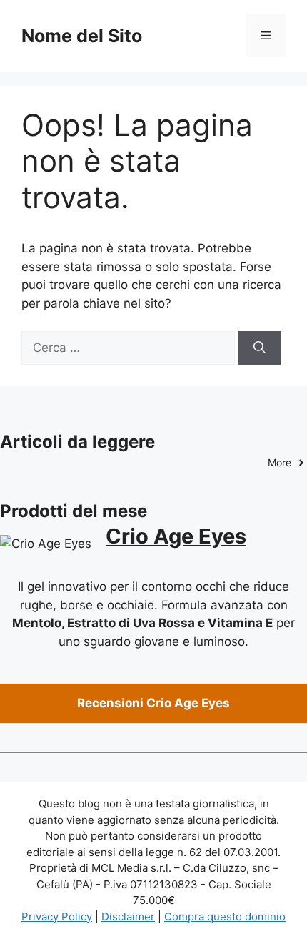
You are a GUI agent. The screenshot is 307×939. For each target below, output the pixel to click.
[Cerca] (259, 348)
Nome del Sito (81, 35)
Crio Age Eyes (176, 536)
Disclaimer (128, 916)
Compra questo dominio (225, 916)
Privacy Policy (56, 916)
